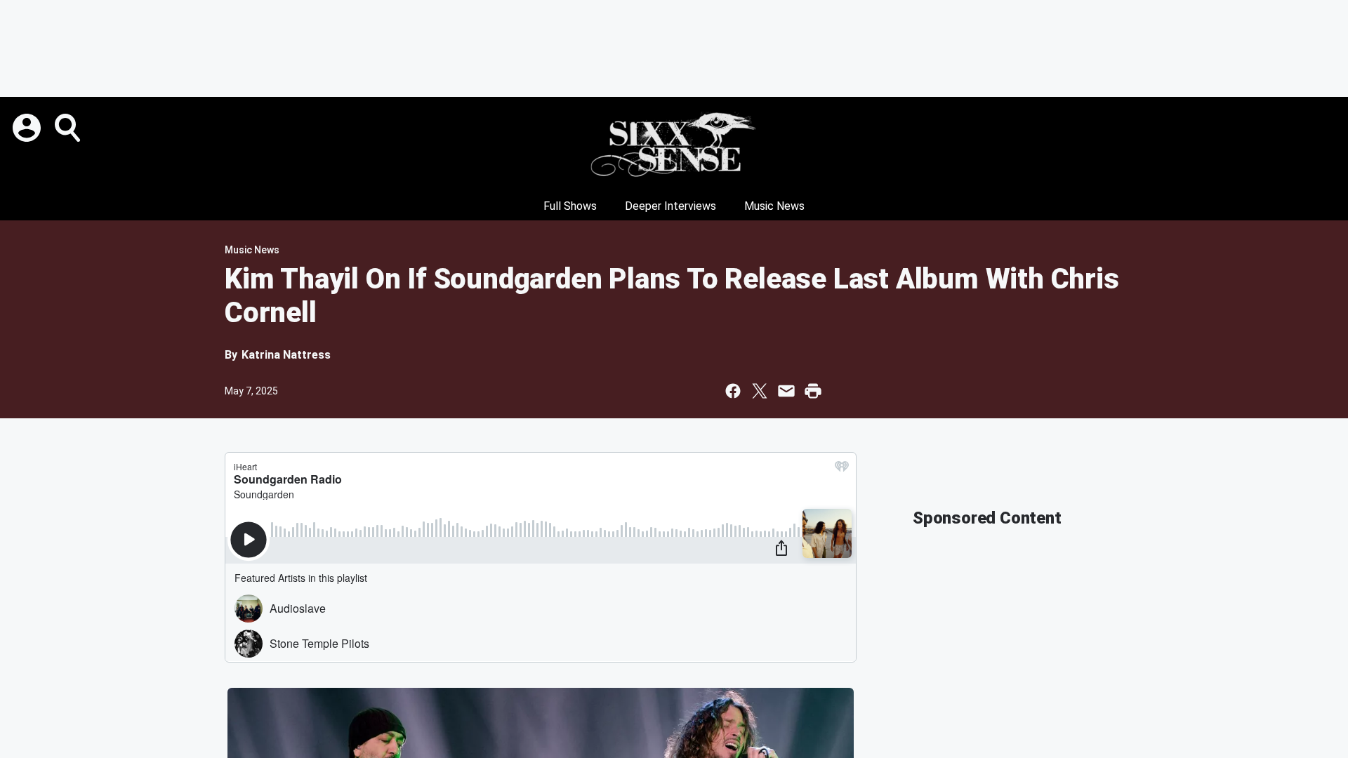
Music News (774, 206)
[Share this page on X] (759, 391)
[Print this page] (813, 391)
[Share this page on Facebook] (733, 391)
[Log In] (28, 128)
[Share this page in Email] (786, 391)
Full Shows (570, 206)
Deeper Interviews (670, 206)
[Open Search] (69, 128)
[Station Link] (674, 144)
